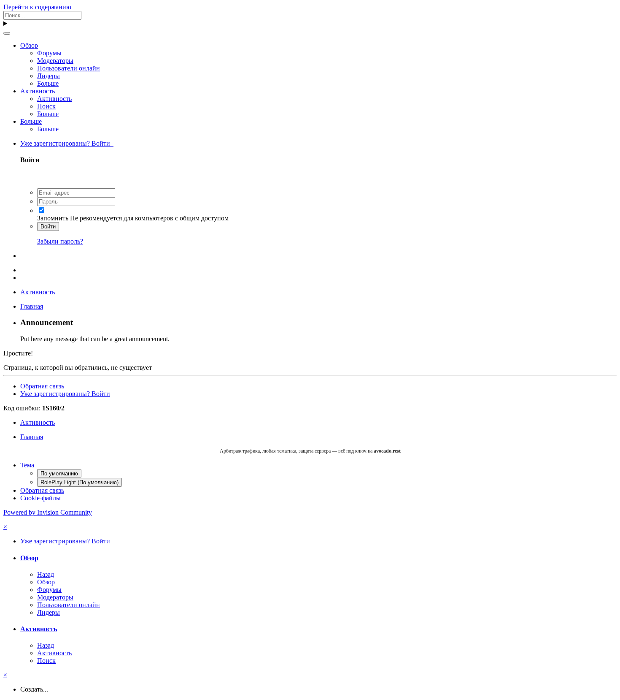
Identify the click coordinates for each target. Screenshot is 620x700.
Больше (48, 83)
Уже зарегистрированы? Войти (66, 143)
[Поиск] (6, 33)
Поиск (46, 106)
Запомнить (52, 218)
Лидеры (48, 75)
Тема (27, 465)
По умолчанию (59, 473)
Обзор (29, 45)
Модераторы (55, 60)
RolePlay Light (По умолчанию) (79, 482)
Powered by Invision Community (47, 512)
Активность (37, 91)
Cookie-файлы (40, 498)
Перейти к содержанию (37, 7)
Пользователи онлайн (68, 68)
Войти (48, 226)
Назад (45, 574)
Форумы (49, 53)
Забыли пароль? (60, 241)
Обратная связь (42, 386)
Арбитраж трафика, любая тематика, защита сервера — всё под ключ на (310, 451)
